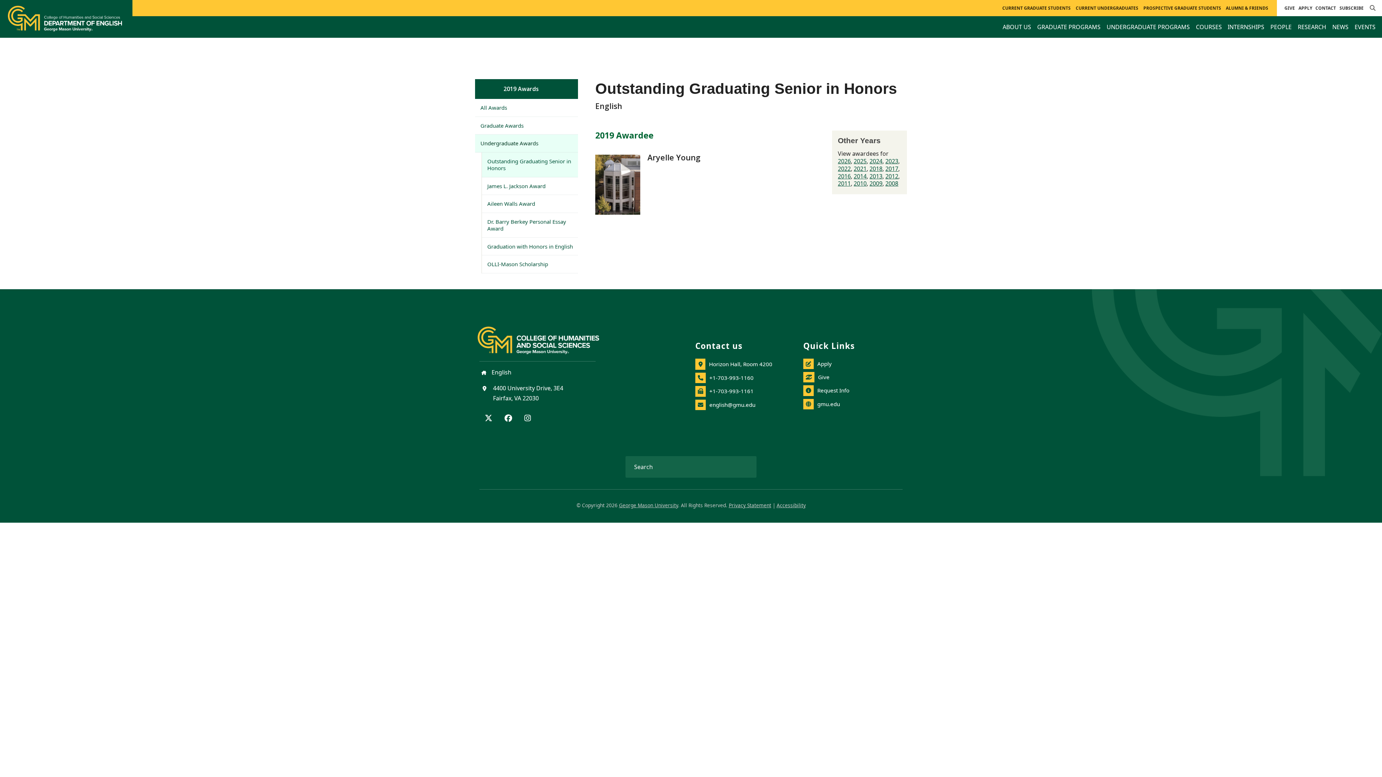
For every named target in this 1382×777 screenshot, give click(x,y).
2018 (876, 169)
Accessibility (791, 505)
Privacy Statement (750, 505)
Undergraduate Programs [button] (1148, 27)
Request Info (833, 390)
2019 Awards (521, 89)
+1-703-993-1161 (731, 391)
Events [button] (1365, 27)
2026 (844, 161)
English (500, 372)
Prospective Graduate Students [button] (1182, 8)
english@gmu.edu (732, 404)
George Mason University (648, 505)
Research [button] (1312, 27)
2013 (876, 176)
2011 (844, 183)
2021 (860, 169)
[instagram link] (527, 419)
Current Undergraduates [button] (1107, 8)
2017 (891, 169)
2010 (860, 183)
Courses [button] (1209, 27)
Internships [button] (1246, 27)
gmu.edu (828, 404)
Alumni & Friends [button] (1247, 8)
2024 (876, 161)
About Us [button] (1017, 27)
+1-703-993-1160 (731, 377)
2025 (860, 161)
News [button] (1340, 27)
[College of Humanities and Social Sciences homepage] (545, 336)
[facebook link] (508, 419)
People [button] (1281, 27)
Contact (1325, 8)
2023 (891, 161)
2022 (844, 169)
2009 (876, 183)
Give (1289, 8)
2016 (844, 176)
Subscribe (1352, 8)
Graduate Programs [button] (1069, 27)
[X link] (488, 419)
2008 (891, 183)
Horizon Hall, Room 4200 (740, 364)
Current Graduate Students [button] (1036, 8)
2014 (860, 176)
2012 (891, 176)
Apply (1305, 8)
